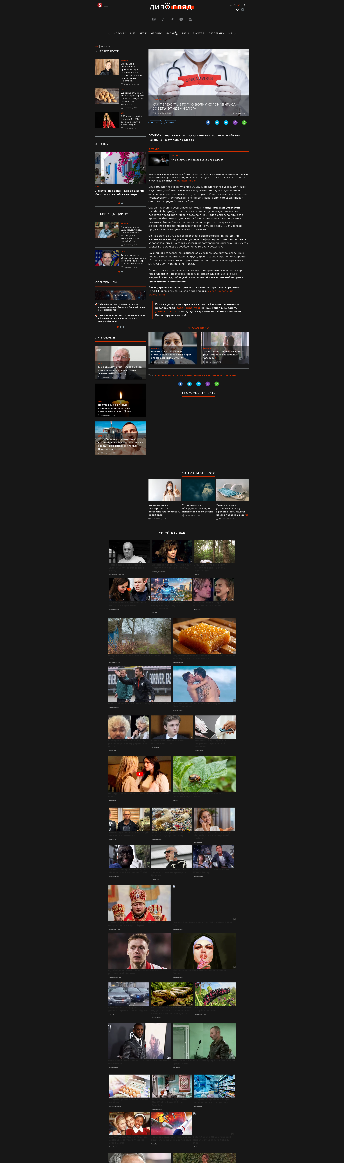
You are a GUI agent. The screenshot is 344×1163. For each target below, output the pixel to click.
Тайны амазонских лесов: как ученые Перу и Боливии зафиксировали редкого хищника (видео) (121, 321)
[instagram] (153, 19)
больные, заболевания (208, 375)
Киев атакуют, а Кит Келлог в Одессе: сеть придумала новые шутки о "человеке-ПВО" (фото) (120, 372)
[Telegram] (172, 19)
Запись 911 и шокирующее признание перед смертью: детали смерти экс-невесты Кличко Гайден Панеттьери (131, 72)
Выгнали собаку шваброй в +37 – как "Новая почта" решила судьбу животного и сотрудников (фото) (132, 261)
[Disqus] (198, 435)
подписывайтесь (188, 308)
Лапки (170, 33)
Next (235, 33)
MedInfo (156, 33)
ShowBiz (199, 33)
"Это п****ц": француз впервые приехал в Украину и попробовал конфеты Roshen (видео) (119, 194)
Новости (120, 33)
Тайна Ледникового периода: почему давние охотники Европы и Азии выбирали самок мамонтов (121, 310)
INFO (231, 33)
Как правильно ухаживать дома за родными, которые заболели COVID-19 (224, 354)
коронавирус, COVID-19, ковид (174, 375)
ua (232, 4)
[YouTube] (181, 19)
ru (237, 4)
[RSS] (190, 19)
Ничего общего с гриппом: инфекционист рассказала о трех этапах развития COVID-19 (171, 354)
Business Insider (186, 180)
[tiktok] (162, 19)
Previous (109, 33)
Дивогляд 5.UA (165, 311)
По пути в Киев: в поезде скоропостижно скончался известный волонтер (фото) (115, 410)
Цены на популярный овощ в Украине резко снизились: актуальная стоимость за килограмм (132, 98)
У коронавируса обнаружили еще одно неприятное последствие (197, 508)
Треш (185, 33)
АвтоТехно (216, 33)
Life (132, 33)
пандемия (230, 375)
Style (143, 33)
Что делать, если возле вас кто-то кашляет (197, 160)
